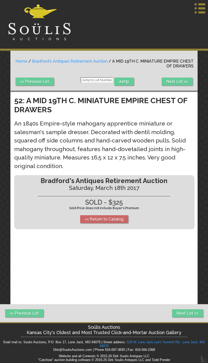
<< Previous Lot (34, 81)
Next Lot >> (177, 81)
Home (21, 61)
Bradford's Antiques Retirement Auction (70, 61)
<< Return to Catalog (104, 219)
